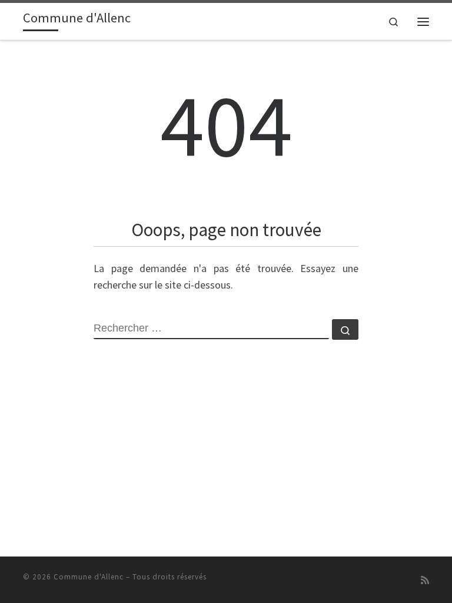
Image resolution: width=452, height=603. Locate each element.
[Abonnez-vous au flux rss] (425, 580)
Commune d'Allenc (89, 577)
